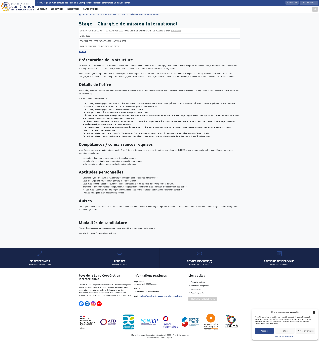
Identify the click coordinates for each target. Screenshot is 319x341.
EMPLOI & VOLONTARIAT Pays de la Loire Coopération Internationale (121, 15)
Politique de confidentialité (284, 336)
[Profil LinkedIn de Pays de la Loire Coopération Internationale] (87, 303)
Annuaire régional (198, 282)
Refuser (285, 331)
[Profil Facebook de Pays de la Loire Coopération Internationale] (81, 303)
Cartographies (90, 9)
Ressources (73, 9)
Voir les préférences (305, 331)
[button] (314, 312)
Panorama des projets (200, 286)
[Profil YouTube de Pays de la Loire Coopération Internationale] (99, 303)
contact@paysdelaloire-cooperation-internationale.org (160, 296)
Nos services (57, 9)
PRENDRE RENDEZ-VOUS (202, 299)
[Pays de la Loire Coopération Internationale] (17, 6)
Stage (82, 52)
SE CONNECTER (310, 3)
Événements (196, 289)
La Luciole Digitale (164, 338)
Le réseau (42, 9)
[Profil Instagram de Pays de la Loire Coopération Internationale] (93, 303)
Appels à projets (197, 293)
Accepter (264, 331)
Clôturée (176, 31)
